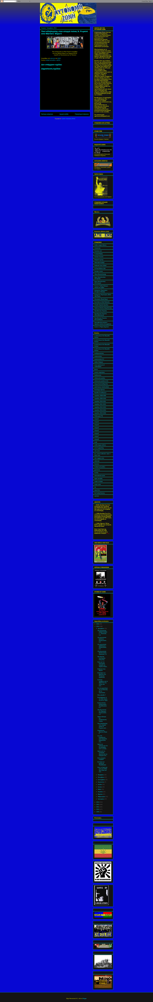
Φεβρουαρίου (102, 796)
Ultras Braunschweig (100, 274)
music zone (97, 484)
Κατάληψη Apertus (99, 389)
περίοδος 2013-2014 (100, 410)
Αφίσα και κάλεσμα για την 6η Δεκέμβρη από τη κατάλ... (102, 746)
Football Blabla (98, 253)
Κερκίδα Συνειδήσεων (100, 392)
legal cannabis (98, 478)
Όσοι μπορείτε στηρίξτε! (101, 758)
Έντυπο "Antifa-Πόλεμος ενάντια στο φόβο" (101, 286)
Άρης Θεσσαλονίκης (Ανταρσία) (100, 277)
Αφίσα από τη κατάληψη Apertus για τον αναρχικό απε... (102, 753)
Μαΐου (100, 789)
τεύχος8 (96, 439)
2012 (98, 804)
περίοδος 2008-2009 (100, 395)
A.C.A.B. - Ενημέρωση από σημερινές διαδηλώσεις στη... (102, 738)
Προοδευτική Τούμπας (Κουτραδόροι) (100, 318)
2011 (97, 807)
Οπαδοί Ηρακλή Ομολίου (101, 305)
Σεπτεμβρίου (101, 779)
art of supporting (99, 448)
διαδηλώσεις (97, 375)
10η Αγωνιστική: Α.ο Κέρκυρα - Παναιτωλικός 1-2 (102, 712)
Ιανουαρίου (101, 799)
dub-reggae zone (99, 458)
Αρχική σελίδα (64, 114)
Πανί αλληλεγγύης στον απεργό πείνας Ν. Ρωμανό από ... (102, 726)
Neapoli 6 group (98, 259)
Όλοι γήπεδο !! (101, 695)
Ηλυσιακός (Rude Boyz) (101, 299)
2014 (98, 626)
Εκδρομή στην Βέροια (101, 669)
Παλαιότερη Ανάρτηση (82, 114)
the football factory (99, 493)
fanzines (96, 464)
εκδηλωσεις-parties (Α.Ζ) (101, 381)
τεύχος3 (96, 424)
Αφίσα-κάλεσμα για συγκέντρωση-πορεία (102, 719)
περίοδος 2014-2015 (100, 413)
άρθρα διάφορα (98, 362)
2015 (98, 624)
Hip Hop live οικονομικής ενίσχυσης (101, 658)
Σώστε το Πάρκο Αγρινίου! (101, 326)
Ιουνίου (100, 787)
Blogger (84, 998)
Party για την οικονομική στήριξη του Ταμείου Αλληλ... (102, 664)
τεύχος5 (96, 430)
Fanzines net (98, 251)
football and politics (51, 60)
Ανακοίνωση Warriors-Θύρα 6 (102, 732)
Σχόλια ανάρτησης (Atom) (68, 118)
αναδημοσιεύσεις (99, 353)
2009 (98, 811)
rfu (95, 487)
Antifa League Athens (100, 245)
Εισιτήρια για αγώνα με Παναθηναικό (101, 763)
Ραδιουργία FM (98, 416)
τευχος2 (96, 421)
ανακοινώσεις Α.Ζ (99, 359)
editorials (96, 461)
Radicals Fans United (100, 265)
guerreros (97, 469)
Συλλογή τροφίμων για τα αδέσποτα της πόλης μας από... (102, 682)
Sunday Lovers (98, 271)
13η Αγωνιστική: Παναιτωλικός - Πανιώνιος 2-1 (102, 653)
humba (96, 472)
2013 (98, 802)
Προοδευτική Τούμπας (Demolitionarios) (100, 314)
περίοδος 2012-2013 (100, 407)
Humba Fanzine (98, 256)
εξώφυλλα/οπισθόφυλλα (101, 384)
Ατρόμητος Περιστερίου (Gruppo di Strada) (100, 291)
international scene (99, 475)
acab (95, 442)
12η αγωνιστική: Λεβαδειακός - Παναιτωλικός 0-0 (102, 646)
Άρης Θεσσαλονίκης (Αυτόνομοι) (100, 282)
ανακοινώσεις (98, 356)
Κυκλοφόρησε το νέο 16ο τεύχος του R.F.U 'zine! (102, 699)
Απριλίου (100, 791)
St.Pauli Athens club (99, 268)
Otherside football (99, 262)
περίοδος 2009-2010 (100, 398)
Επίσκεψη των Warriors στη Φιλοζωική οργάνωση (101, 675)
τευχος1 (96, 418)
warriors (58, 60)
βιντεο (96, 369)
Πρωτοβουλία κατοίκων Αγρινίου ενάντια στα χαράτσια (102, 323)
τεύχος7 (96, 436)
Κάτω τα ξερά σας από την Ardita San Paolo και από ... (102, 769)
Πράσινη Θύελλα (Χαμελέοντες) (103, 308)
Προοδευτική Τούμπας (100, 310)
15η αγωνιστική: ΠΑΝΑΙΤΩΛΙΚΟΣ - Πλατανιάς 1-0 (102, 633)
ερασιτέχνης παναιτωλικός (101, 387)
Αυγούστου (101, 782)
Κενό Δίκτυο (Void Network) (102, 302)
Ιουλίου (100, 784)
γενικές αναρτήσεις (99, 372)
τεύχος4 (96, 427)
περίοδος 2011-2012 (100, 404)
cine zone (97, 451)
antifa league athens (100, 445)
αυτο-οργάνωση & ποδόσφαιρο (99, 365)
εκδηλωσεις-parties (99, 378)
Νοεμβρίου (101, 774)
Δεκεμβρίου (101, 628)
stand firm (97, 490)
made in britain (98, 481)
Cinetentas (97, 248)
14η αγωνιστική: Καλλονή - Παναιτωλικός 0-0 (101, 640)
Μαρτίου (100, 794)
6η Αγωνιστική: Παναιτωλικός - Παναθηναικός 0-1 (102, 705)
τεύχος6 (96, 433)
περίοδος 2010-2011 (100, 401)
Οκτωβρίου (101, 777)
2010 (98, 809)
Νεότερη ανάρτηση (47, 114)
